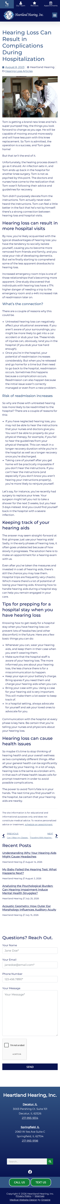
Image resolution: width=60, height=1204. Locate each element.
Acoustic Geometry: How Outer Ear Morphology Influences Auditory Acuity (29, 907)
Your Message (11, 988)
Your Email (9, 959)
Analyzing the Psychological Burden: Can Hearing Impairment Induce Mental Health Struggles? (27, 889)
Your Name (9, 945)
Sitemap (39, 1196)
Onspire (45, 1199)
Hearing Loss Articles (19, 71)
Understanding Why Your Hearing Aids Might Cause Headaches (29, 854)
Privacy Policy (23, 1196)
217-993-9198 (30, 1140)
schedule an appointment (38, 824)
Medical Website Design (23, 1199)
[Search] (50, 1161)
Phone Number (12, 973)
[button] (54, 15)
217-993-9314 (30, 1117)
